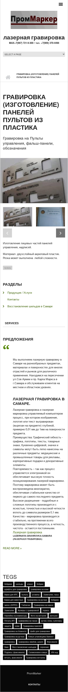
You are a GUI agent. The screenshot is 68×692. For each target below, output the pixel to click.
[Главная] (34, 19)
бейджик (8, 583)
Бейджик (55, 599)
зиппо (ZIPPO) (11, 605)
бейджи (40, 583)
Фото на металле (38, 615)
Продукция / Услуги (19, 292)
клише (30, 583)
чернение (44, 646)
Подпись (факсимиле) (14, 652)
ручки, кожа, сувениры (51, 620)
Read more (11, 548)
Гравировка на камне (43, 605)
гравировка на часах (27, 620)
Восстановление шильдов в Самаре (30, 306)
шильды (19, 583)
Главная (8, 77)
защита (7, 625)
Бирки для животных (13, 599)
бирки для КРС (11, 594)
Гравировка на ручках (37, 599)
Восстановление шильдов (24, 646)
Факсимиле (52, 641)
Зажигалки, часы (51, 594)
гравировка (9, 641)
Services (12, 323)
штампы (36, 594)
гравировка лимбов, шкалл (30, 641)
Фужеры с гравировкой (28, 610)
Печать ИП (9, 620)
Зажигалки (9, 610)
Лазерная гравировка (27, 532)
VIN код (54, 652)
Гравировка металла (35, 657)
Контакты (13, 299)
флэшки (53, 615)
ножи (17, 625)
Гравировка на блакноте (15, 631)
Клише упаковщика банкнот (41, 636)
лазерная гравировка (34, 37)
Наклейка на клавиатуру (15, 615)
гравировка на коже (40, 589)
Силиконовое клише (38, 652)
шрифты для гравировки (15, 589)
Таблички (25, 605)
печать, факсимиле (13, 657)
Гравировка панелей (32, 625)
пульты (7, 267)
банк (6, 646)
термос (46, 610)
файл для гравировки (40, 631)
